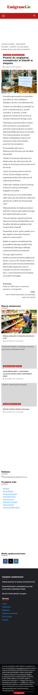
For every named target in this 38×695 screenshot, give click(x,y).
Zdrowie (19, 366)
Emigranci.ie (8, 67)
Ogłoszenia (6, 607)
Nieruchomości (8, 499)
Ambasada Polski (9, 497)
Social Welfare (8, 491)
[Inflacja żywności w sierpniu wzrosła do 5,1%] (19, 321)
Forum (4, 603)
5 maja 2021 (17, 67)
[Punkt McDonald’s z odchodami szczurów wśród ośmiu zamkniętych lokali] (19, 357)
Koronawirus (7, 54)
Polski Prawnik (8, 505)
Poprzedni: (16, 286)
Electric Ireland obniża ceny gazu (16, 409)
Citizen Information (10, 494)
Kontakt (5, 620)
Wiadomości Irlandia (18, 54)
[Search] (34, 15)
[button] (3, 15)
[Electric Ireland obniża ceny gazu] (19, 394)
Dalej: (20, 294)
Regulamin (6, 610)
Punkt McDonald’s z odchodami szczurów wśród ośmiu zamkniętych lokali (17, 373)
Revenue (6, 489)
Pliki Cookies (7, 616)
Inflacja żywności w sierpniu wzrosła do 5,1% (18, 582)
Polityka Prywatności (10, 613)
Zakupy (19, 330)
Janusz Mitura (8, 341)
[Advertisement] (19, 30)
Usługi (5, 404)
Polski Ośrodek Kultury (11, 507)
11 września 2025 (18, 341)
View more (17, 690)
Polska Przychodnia (10, 502)
